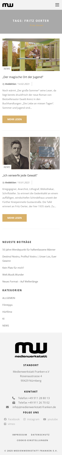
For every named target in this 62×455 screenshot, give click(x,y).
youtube (53, 419)
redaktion (10, 83)
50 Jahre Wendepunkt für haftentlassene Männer (28, 249)
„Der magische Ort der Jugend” (22, 77)
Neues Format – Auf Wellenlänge (20, 281)
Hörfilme (7, 311)
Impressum (19, 434)
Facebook (14, 419)
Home (21, 25)
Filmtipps (7, 304)
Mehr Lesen (14, 119)
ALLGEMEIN (8, 298)
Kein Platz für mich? (13, 267)
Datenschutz (40, 434)
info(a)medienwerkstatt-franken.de (34, 407)
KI (3, 318)
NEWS (7, 68)
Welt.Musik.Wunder (13, 274)
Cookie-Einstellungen (32, 440)
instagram (33, 419)
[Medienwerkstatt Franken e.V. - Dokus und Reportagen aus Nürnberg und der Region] (7, 4)
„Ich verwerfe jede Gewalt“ (19, 175)
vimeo (11, 424)
